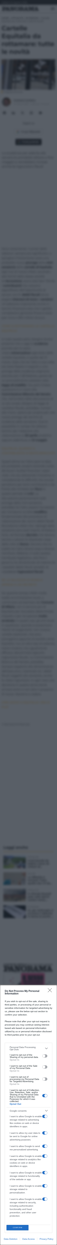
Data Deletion (10, 1239)
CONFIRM (17, 1227)
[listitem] (28, 1048)
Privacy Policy (46, 1239)
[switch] (44, 1056)
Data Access (28, 1239)
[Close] (51, 991)
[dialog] (28, 1115)
